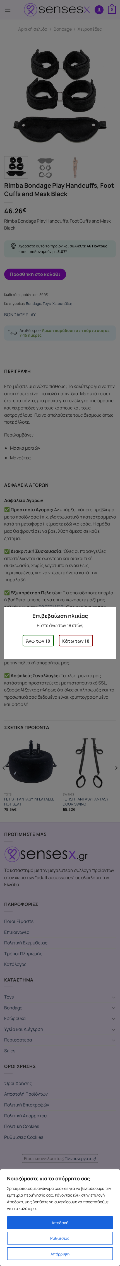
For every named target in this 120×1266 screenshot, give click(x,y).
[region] (60, 1217)
